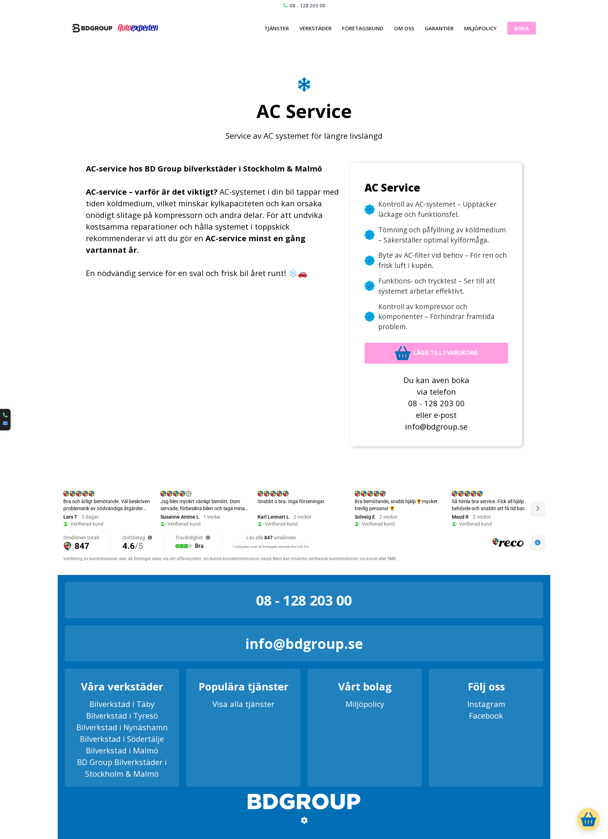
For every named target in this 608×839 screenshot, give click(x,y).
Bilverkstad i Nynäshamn (122, 727)
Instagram (486, 704)
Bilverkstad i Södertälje (122, 738)
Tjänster (276, 28)
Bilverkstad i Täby (121, 704)
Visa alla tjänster (243, 704)
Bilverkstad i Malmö (122, 750)
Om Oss (404, 28)
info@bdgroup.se (436, 426)
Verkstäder (315, 28)
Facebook (486, 715)
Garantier (439, 28)
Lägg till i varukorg (445, 353)
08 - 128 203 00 (307, 5)
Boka (521, 28)
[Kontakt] (5, 419)
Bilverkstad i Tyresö (122, 715)
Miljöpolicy (480, 28)
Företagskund (363, 28)
